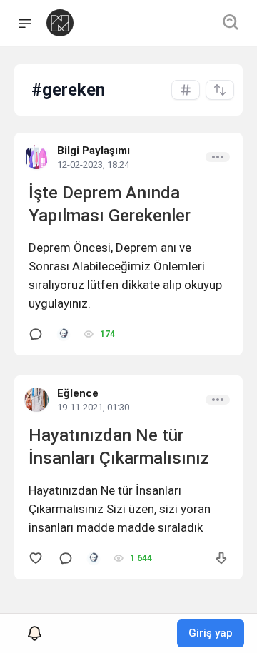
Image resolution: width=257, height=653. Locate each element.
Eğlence (78, 393)
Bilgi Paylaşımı (93, 150)
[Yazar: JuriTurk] (63, 334)
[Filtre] (220, 90)
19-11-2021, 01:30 (93, 407)
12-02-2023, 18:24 (93, 164)
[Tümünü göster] (185, 90)
